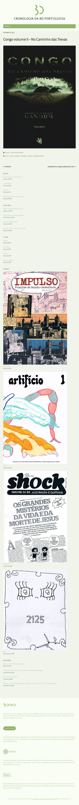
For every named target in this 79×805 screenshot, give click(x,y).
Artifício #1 (6, 465)
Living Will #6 (7, 183)
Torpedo (5, 240)
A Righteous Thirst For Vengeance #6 (13, 196)
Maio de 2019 (7, 256)
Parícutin (8, 166)
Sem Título (6, 247)
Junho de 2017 (7, 185)
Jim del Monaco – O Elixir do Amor (12, 177)
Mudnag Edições (39, 156)
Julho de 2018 (7, 262)
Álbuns (7, 152)
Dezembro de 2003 (8, 217)
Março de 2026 (7, 468)
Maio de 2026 (7, 368)
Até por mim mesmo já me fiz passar (14, 664)
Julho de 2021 (7, 192)
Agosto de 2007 (7, 211)
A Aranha (6, 190)
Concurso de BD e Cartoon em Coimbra (14, 228)
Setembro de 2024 (8, 685)
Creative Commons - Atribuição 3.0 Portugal (44, 799)
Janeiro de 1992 (7, 179)
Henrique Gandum (26, 156)
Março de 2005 (7, 230)
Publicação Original (17, 152)
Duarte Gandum (14, 156)
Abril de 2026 (7, 243)
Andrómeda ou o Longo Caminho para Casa (61, 166)
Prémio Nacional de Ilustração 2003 (13, 215)
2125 (4, 651)
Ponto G (5, 253)
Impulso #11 (6, 366)
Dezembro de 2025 (8, 653)
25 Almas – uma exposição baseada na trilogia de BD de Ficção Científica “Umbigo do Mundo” (30, 683)
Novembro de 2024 (8, 672)
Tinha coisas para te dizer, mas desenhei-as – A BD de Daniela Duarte (23, 670)
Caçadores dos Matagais (10, 222)
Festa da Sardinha (8, 260)
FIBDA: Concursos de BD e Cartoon (13, 209)
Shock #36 (6, 564)
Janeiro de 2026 (7, 566)
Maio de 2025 (7, 666)
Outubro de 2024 (8, 679)
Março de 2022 (7, 198)
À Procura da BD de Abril (10, 677)
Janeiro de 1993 (7, 224)
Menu (8, 26)
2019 (6, 156)
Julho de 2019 (7, 249)
